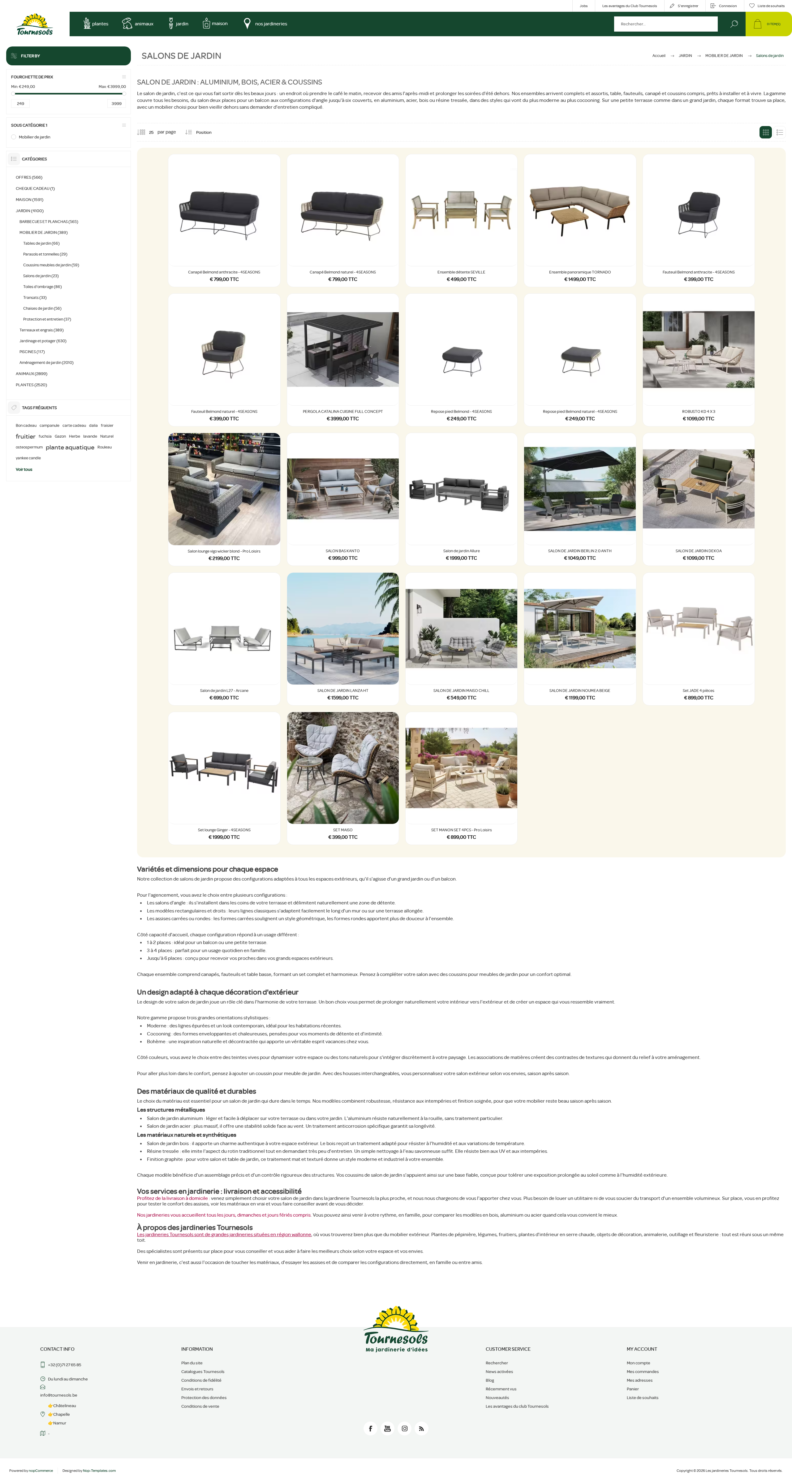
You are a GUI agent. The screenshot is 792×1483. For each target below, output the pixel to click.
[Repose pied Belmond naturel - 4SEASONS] (580, 360)
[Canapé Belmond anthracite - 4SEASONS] (224, 220)
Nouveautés (497, 1397)
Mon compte (638, 1362)
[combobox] (665, 24)
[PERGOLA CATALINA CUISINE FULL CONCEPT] (343, 360)
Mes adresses (640, 1380)
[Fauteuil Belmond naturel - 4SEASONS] (224, 360)
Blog (490, 1380)
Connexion (728, 6)
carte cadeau (74, 425)
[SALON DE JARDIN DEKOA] (699, 499)
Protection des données (204, 1397)
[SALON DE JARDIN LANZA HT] (343, 639)
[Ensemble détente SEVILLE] (461, 220)
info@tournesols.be (58, 1395)
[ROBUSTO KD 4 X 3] (699, 360)
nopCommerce (41, 1470)
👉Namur (57, 1422)
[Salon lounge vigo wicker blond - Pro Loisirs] (224, 499)
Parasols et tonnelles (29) (45, 254)
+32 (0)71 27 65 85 (64, 1364)
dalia (93, 425)
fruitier (26, 436)
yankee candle (28, 458)
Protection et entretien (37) (47, 319)
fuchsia (45, 436)
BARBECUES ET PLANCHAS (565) (48, 221)
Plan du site (192, 1362)
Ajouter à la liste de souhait (231, 250)
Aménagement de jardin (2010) (46, 362)
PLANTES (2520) (31, 384)
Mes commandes (643, 1371)
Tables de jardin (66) (41, 243)
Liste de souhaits (643, 1397)
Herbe (74, 436)
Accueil (658, 55)
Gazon (60, 436)
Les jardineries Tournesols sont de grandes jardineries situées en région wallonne (224, 1234)
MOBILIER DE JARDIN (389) (43, 232)
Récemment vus (501, 1388)
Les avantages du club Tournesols (517, 1406)
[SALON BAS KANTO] (343, 499)
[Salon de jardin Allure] (461, 499)
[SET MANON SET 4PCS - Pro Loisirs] (461, 778)
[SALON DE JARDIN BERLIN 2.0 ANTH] (580, 499)
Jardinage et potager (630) (43, 341)
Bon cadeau (26, 425)
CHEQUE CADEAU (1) (35, 188)
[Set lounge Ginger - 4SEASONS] (224, 778)
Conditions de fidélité (201, 1380)
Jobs (584, 6)
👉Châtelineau (62, 1405)
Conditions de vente (200, 1406)
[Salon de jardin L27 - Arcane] (224, 639)
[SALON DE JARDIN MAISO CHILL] (461, 639)
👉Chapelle (59, 1414)
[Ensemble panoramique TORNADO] (580, 220)
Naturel (107, 436)
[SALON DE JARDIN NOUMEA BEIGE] (580, 639)
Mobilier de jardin (34, 136)
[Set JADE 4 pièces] (699, 639)
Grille (766, 132)
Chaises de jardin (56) (42, 308)
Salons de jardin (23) (41, 275)
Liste (779, 132)
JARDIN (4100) (30, 210)
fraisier (107, 425)
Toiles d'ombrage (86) (42, 286)
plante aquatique (70, 447)
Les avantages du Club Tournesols (629, 6)
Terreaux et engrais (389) (41, 330)
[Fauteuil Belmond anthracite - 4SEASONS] (699, 220)
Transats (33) (35, 297)
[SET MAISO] (343, 778)
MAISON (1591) (29, 199)
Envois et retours (197, 1388)
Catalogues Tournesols (203, 1371)
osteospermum (29, 447)
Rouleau (104, 447)
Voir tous (24, 469)
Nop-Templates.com (99, 1470)
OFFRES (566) (29, 177)
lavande (90, 436)
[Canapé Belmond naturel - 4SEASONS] (343, 220)
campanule (49, 425)
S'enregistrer (688, 6)
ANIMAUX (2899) (31, 373)
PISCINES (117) (32, 351)
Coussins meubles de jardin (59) (51, 265)
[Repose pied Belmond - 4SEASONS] (461, 360)
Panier (633, 1388)
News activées (499, 1371)
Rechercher (734, 24)
